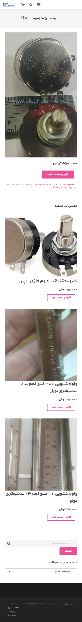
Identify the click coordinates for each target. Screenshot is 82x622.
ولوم (69, 185)
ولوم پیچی (62, 185)
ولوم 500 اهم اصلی (41, 185)
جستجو (68, 551)
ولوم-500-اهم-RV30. (62, 188)
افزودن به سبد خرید (58, 174)
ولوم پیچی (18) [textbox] (42, 571)
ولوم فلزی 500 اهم (24, 185)
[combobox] (41, 571)
